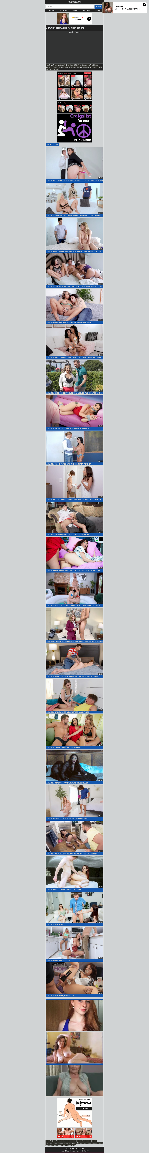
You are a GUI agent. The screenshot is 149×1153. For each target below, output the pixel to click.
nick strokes (68, 65)
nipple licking (87, 67)
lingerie (48, 69)
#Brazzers (51, 10)
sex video (49, 1141)
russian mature (92, 1143)
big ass (84, 65)
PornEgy (98, 10)
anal (79, 65)
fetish (55, 67)
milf (59, 67)
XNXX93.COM (74, 2)
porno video (82, 1143)
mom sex (64, 1141)
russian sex (72, 1141)
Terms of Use (64, 1151)
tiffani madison (58, 65)
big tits (90, 65)
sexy (70, 1143)
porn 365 (75, 1143)
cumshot (49, 67)
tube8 (64, 1145)
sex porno (49, 1143)
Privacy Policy (75, 1151)
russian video (63, 1143)
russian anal (87, 1141)
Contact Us (85, 1151)
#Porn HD (63, 10)
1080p (75, 65)
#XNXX (74, 10)
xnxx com (58, 1145)
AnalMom (49, 65)
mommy (79, 67)
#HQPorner (86, 10)
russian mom (71, 1145)
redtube (94, 1141)
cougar (73, 67)
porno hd (80, 1141)
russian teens (50, 1145)
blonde (95, 65)
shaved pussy (66, 67)
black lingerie (97, 67)
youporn (55, 1143)
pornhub (100, 1143)
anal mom (55, 69)
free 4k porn (57, 1141)
